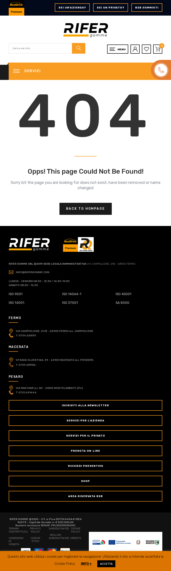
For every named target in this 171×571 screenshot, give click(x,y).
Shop (85, 481)
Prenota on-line (85, 450)
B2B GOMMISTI (147, 7)
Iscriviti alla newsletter (85, 405)
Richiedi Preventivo (85, 465)
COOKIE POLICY (75, 530)
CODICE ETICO (35, 539)
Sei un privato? (110, 7)
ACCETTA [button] (106, 563)
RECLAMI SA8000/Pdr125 (59, 536)
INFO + (86, 564)
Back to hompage (85, 209)
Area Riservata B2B (85, 496)
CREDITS (75, 538)
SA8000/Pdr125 (59, 528)
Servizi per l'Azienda (85, 420)
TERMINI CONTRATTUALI (18, 530)
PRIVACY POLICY (35, 530)
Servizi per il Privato (85, 435)
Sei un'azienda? (72, 7)
